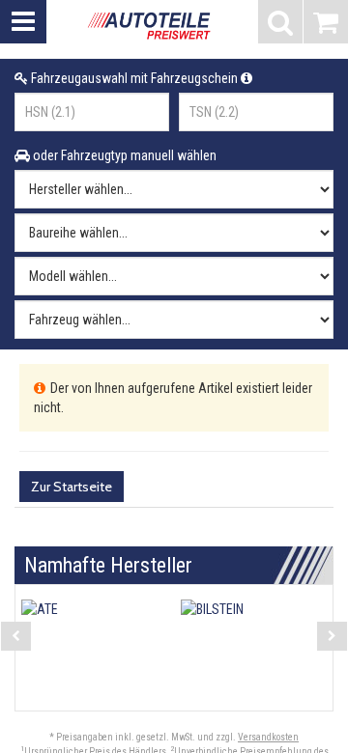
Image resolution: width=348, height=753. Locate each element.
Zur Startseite (71, 486)
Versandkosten (268, 737)
